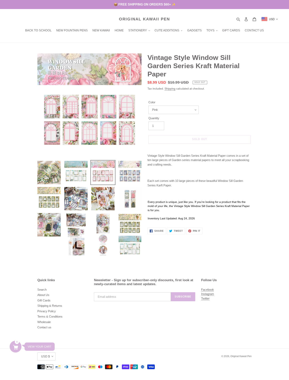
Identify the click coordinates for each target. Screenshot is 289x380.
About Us (43, 295)
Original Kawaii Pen (144, 19)
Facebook (207, 289)
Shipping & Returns (49, 305)
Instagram (207, 294)
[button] (15, 347)
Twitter (205, 298)
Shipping (170, 88)
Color (151, 102)
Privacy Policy (46, 311)
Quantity (153, 118)
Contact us (44, 327)
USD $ (45, 356)
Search (42, 289)
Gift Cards (44, 300)
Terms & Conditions (50, 316)
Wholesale (44, 322)
